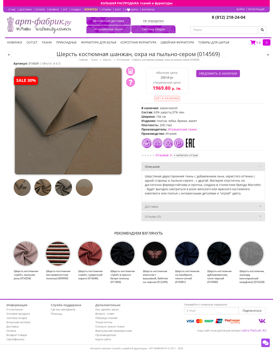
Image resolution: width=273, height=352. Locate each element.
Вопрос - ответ (105, 314)
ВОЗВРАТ (54, 9)
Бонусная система (18, 322)
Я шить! (131, 9)
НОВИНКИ (14, 42)
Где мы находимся (63, 309)
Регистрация (256, 9)
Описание (152, 167)
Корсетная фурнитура (138, 42)
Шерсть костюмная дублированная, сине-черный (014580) (219, 276)
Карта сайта (103, 339)
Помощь (56, 314)
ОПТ (65, 9)
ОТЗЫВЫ (106, 9)
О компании (14, 309)
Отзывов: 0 (163, 155)
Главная (83, 59)
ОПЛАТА (40, 9)
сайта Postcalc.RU (254, 330)
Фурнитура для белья (98, 42)
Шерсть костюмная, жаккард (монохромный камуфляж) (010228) (252, 276)
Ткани (47, 42)
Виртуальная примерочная (113, 331)
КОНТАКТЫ (148, 9)
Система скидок (16, 318)
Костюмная (123, 59)
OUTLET (32, 42)
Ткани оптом (103, 322)
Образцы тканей (106, 318)
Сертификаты (15, 339)
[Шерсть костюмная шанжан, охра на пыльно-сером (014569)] (68, 121)
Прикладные (66, 42)
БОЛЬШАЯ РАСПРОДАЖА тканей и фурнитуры (137, 3)
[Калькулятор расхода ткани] (130, 71)
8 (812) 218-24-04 (228, 17)
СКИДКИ (76, 9)
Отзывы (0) (153, 216)
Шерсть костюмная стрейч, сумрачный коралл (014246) (90, 274)
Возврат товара (16, 335)
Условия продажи (18, 314)
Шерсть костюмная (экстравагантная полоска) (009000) (58, 274)
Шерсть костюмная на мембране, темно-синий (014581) (187, 276)
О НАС (12, 9)
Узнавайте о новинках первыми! (205, 304)
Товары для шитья (213, 42)
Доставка (151, 206)
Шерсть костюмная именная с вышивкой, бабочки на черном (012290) (155, 276)
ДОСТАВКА (25, 9)
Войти (241, 9)
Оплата (11, 331)
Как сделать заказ (107, 309)
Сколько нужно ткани (109, 326)
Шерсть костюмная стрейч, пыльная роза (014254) (26, 274)
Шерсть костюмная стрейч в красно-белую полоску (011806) (122, 276)
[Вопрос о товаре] (130, 82)
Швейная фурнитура (177, 42)
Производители (105, 335)
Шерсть (107, 59)
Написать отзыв (186, 155)
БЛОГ (118, 9)
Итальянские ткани (182, 129)
